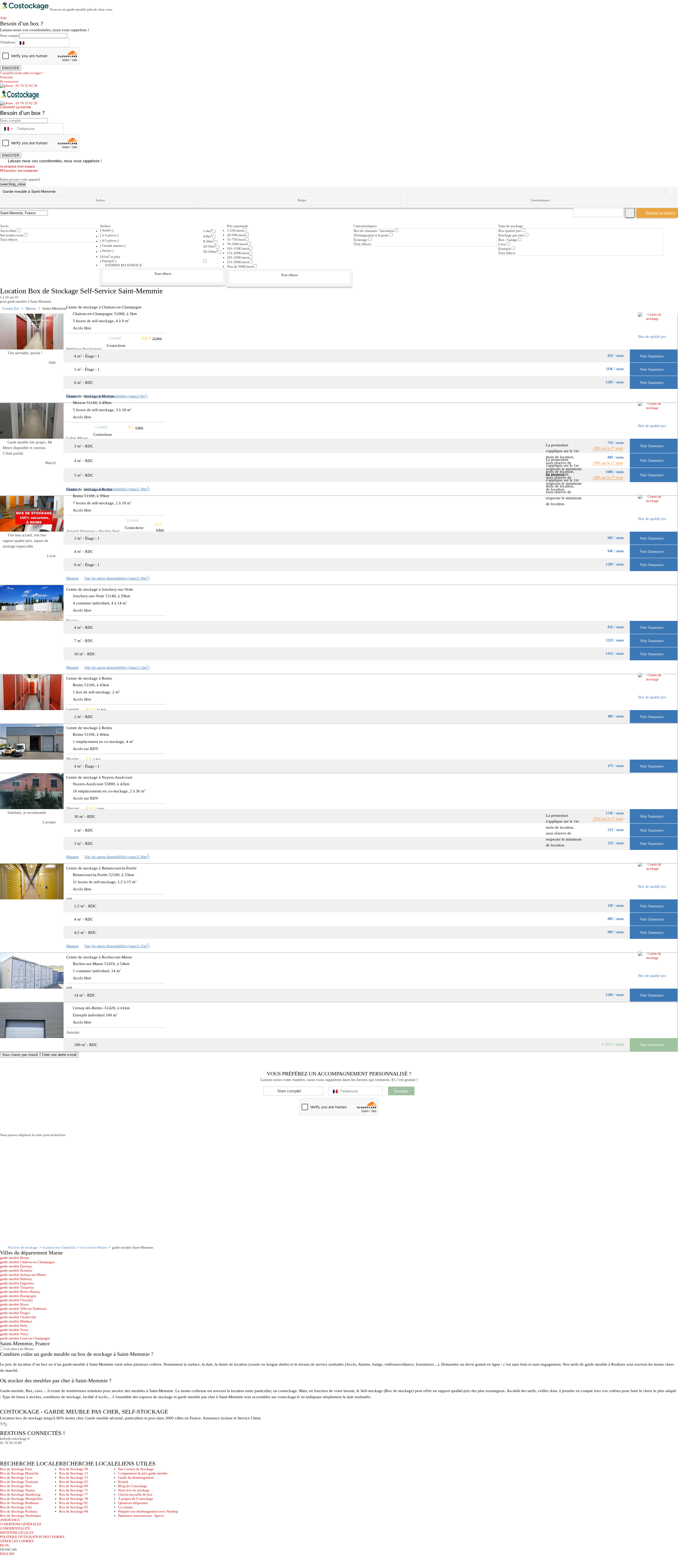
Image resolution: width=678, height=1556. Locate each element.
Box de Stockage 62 (73, 1482)
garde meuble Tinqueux (17, 1287)
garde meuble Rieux (14, 1304)
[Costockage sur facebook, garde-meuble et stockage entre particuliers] (5, 1450)
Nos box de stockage (23, 1247)
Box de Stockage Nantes (17, 1490)
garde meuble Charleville (18, 1317)
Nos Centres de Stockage (136, 1469)
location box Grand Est (59, 1247)
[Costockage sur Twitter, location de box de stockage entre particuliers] (15, 1450)
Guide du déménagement (136, 1477)
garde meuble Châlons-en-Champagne (27, 1262)
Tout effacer (8, 239)
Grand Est (11, 308)
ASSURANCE (10, 1520)
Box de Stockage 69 (73, 1486)
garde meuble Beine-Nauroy (20, 1292)
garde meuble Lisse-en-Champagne (25, 1338)
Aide (5, 18)
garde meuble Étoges (15, 1313)
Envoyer (401, 1091)
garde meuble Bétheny (16, 1279)
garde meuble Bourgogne (18, 1296)
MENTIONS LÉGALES (16, 1533)
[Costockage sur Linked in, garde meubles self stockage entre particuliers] (24, 1450)
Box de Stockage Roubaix (19, 1511)
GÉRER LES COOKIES (17, 1541)
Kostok (123, 1482)
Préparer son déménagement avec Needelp (148, 1511)
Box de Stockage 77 (73, 1494)
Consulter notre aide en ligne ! (21, 73)
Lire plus (10, 1349)
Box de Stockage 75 (73, 1490)
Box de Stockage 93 (73, 1507)
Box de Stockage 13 (73, 1473)
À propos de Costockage (135, 1499)
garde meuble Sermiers (16, 1270)
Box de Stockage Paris (16, 1469)
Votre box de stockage (134, 1490)
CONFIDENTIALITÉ (15, 1528)
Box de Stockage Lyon (16, 1477)
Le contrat (125, 1507)
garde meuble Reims (14, 1258)
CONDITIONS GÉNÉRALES (20, 1524)
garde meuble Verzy (14, 1330)
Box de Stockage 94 (73, 1511)
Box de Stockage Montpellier (21, 1499)
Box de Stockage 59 (73, 1469)
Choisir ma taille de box (135, 1494)
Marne (30, 308)
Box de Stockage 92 (73, 1503)
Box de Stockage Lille (16, 1507)
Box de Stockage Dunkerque (20, 1516)
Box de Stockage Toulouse (19, 1482)
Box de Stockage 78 (73, 1499)
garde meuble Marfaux (16, 1321)
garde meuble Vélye (14, 1334)
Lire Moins (25, 1349)
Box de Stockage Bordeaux (19, 1503)
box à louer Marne (94, 1247)
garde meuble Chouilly (16, 1300)
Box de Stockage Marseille (19, 1473)
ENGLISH (7, 1554)
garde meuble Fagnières (17, 1283)
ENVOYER (10, 68)
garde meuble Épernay (16, 1266)
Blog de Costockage (132, 1486)
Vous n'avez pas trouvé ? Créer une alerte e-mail (39, 1055)
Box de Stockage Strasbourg (20, 1494)
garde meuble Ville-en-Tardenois (23, 1309)
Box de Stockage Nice (16, 1486)
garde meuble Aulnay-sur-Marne (23, 1275)
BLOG (4, 1545)
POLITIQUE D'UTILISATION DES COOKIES (32, 1537)
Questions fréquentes (133, 1503)
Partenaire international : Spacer (141, 1516)
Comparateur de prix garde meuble (143, 1473)
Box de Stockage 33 (73, 1477)
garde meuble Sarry (14, 1326)
